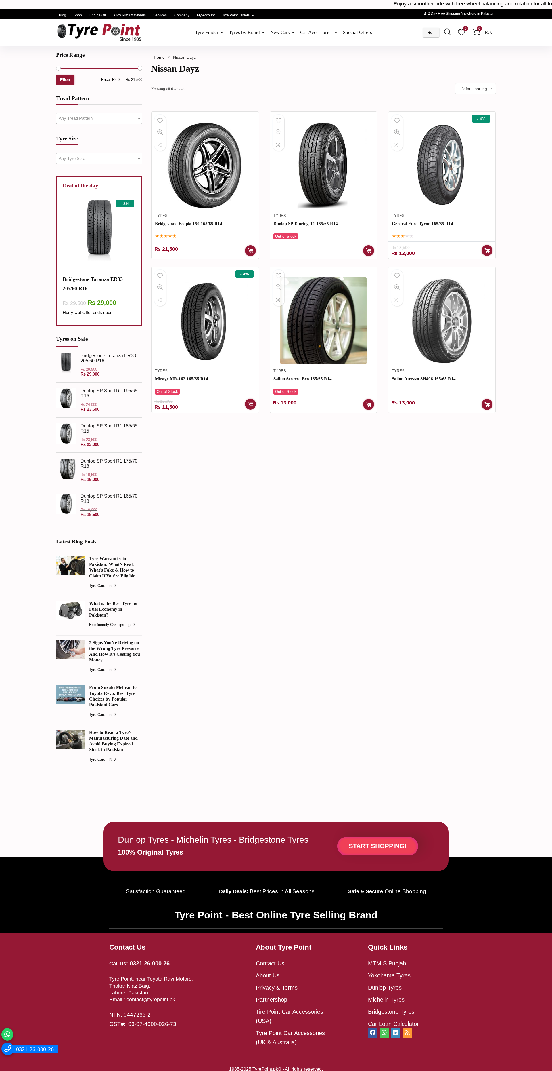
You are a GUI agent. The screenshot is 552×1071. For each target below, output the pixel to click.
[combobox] (99, 118)
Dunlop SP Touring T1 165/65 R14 (305, 223)
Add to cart (250, 250)
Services (160, 15)
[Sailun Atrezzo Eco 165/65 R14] (323, 320)
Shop (78, 15)
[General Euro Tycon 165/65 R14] (442, 165)
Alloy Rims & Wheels (129, 15)
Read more (368, 250)
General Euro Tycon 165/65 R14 (422, 223)
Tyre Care (97, 585)
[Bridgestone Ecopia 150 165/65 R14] (205, 165)
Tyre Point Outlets (236, 15)
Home (159, 57)
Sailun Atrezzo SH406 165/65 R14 (424, 378)
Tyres (161, 216)
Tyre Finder (206, 32)
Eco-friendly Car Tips (106, 625)
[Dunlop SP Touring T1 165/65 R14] (323, 165)
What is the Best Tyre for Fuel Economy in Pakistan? (113, 609)
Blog (62, 15)
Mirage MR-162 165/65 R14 (181, 378)
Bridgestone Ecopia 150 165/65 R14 (188, 223)
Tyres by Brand (244, 32)
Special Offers (357, 32)
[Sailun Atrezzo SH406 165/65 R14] (442, 320)
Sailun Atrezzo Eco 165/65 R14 (302, 378)
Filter (65, 79)
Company (181, 15)
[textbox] (99, 118)
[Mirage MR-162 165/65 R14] (205, 320)
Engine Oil (97, 15)
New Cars (280, 32)
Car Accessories (316, 32)
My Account (206, 15)
